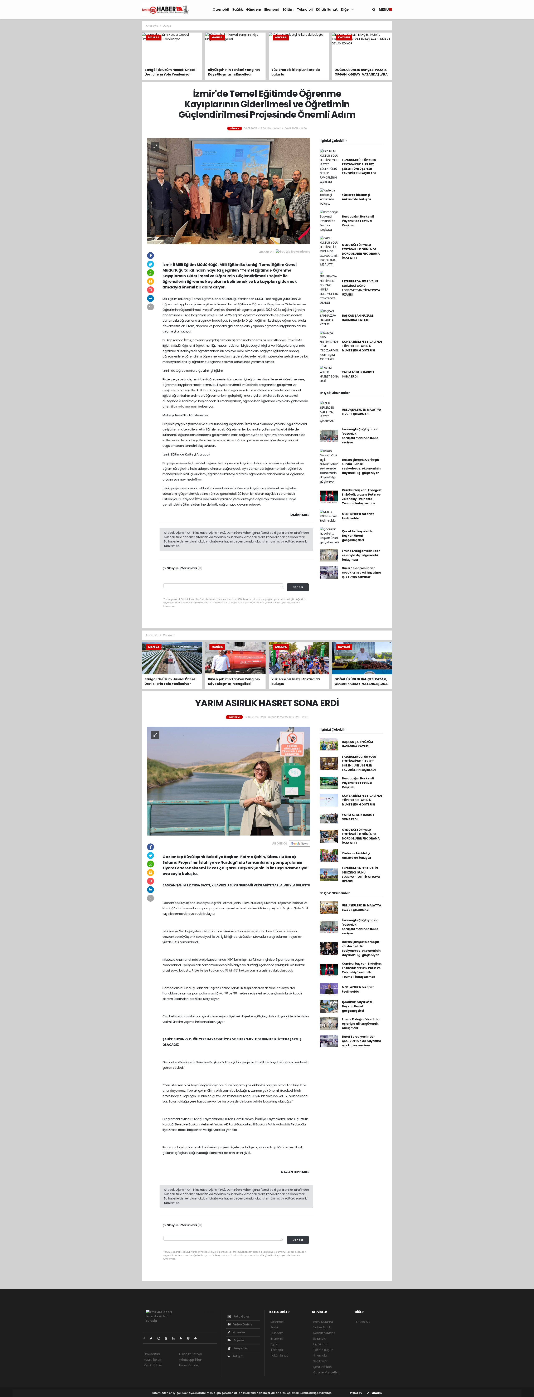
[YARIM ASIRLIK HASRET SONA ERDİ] (228, 781)
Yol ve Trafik (322, 1327)
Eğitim (287, 9)
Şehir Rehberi (322, 1367)
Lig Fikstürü (321, 1344)
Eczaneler (320, 1339)
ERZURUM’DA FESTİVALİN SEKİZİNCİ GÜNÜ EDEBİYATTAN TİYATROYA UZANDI (361, 288)
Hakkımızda (152, 1354)
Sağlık (237, 9)
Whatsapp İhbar (190, 1360)
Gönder (297, 587)
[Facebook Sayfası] (145, 1338)
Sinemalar (320, 1355)
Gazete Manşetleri (326, 1372)
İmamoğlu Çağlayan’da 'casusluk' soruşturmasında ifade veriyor (360, 435)
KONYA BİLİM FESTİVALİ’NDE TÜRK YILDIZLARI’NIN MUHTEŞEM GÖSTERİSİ (362, 346)
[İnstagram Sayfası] (160, 1338)
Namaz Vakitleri (324, 1333)
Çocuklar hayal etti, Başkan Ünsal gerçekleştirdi (357, 535)
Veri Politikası (153, 1365)
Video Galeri (242, 1324)
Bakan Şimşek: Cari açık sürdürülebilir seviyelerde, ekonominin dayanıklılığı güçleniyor (361, 466)
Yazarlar (238, 1332)
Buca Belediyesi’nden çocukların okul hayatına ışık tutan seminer (361, 572)
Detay (357, 1393)
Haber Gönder (189, 1365)
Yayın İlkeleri (152, 1360)
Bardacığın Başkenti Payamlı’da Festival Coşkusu (358, 220)
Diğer (346, 9)
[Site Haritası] (190, 1338)
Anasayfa (152, 26)
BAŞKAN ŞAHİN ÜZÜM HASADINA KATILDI (357, 317)
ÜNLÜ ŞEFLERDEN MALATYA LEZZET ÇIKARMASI (361, 412)
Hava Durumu (323, 1322)
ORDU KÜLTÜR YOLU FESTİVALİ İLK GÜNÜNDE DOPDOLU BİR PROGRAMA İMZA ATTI (361, 251)
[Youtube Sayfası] (168, 1338)
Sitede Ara (363, 1322)
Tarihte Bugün (323, 1350)
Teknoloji (304, 9)
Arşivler (238, 1340)
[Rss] (182, 1338)
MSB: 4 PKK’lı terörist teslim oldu (358, 516)
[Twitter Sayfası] (153, 1338)
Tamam (375, 1393)
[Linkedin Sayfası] (175, 1338)
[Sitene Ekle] (197, 1338)
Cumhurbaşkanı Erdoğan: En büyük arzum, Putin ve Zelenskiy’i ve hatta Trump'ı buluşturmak (362, 496)
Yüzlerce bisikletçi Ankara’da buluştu (356, 197)
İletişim (237, 1356)
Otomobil (221, 9)
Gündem (253, 9)
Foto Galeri (241, 1316)
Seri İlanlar (320, 1361)
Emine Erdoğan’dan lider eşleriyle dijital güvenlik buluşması (361, 555)
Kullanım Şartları (190, 1354)
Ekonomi (271, 9)
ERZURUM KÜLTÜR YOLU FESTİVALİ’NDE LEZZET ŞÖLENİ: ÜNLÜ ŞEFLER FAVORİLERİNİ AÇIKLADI (359, 166)
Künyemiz (240, 1348)
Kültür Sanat (327, 9)
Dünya (167, 26)
